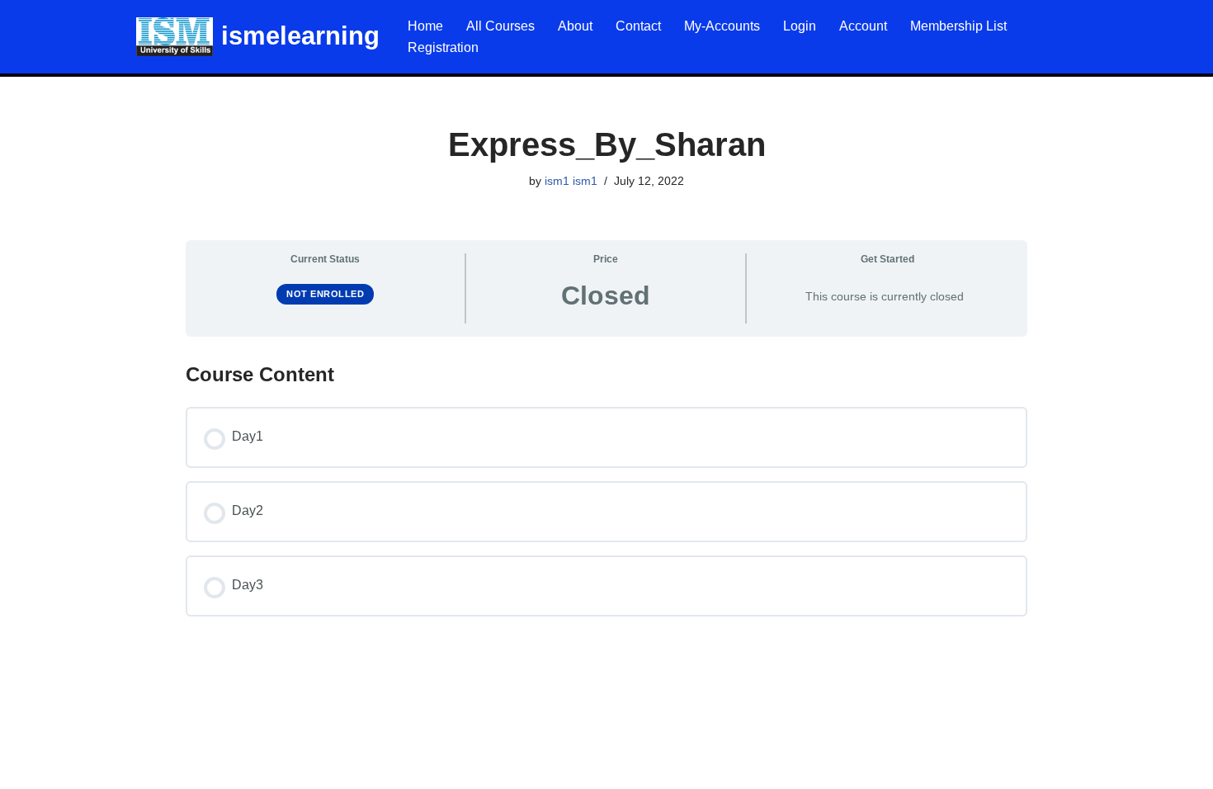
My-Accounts (722, 26)
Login (799, 26)
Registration (443, 47)
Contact (638, 26)
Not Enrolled (325, 294)
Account (863, 26)
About (575, 26)
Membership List (958, 26)
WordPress (159, 768)
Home (425, 26)
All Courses (500, 26)
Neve (28, 768)
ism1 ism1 (571, 180)
